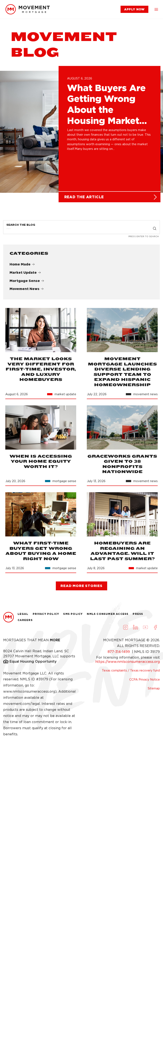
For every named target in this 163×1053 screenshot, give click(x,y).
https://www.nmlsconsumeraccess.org (127, 662)
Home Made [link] (20, 264)
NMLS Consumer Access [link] (107, 613)
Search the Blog (20, 224)
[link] (27, 9)
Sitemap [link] (154, 688)
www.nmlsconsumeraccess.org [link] (29, 691)
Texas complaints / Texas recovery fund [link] (131, 670)
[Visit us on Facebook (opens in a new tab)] (155, 627)
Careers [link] (25, 620)
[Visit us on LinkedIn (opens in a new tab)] (135, 627)
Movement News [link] (24, 289)
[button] (156, 9)
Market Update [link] (23, 273)
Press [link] (138, 613)
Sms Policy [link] (73, 613)
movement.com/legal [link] (21, 704)
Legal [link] (23, 613)
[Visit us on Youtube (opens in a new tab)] (145, 627)
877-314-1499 (119, 652)
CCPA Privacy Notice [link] (144, 679)
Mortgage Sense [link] (25, 281)
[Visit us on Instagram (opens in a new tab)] (125, 627)
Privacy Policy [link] (46, 613)
